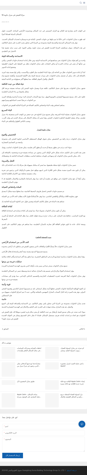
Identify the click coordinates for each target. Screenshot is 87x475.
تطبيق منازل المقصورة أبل (26, 381)
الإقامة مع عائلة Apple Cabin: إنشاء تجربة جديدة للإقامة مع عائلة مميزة (72, 382)
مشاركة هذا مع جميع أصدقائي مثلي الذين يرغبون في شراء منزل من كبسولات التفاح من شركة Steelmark (29, 365)
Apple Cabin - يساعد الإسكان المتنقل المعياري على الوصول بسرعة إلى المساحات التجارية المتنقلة (29, 395)
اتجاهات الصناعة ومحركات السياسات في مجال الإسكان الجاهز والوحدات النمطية (29, 349)
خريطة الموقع (71, 470)
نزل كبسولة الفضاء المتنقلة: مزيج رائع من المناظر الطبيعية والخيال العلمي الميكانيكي (71, 395)
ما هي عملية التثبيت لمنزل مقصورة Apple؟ (72, 365)
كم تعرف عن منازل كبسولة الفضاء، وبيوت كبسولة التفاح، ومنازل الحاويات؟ (72, 349)
